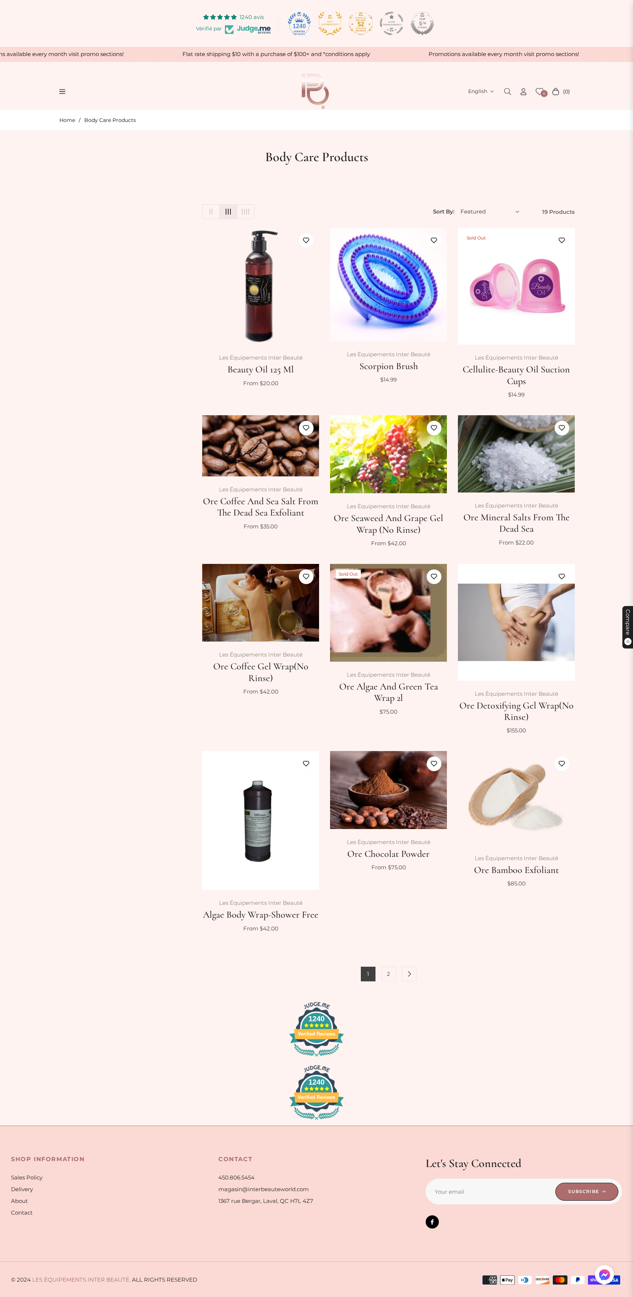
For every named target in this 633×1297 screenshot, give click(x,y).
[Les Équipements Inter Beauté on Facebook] (432, 1222)
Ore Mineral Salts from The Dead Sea (516, 523)
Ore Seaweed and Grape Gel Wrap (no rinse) (388, 523)
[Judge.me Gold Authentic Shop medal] (330, 23)
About (19, 1200)
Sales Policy (26, 1177)
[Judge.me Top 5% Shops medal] (422, 23)
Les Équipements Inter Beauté (261, 357)
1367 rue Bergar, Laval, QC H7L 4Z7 (265, 1200)
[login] (523, 91)
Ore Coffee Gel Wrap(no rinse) (260, 672)
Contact (22, 1212)
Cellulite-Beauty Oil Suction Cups (516, 375)
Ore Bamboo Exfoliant (516, 870)
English (477, 91)
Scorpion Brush (388, 366)
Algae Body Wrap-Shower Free (260, 914)
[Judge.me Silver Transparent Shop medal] (391, 23)
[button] (508, 91)
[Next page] (409, 974)
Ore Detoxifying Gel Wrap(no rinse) (516, 711)
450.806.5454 (236, 1177)
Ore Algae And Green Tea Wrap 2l (388, 692)
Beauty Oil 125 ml (260, 369)
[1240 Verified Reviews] (316, 1057)
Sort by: (444, 211)
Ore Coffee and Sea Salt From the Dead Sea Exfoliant (260, 506)
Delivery (22, 1189)
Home (67, 120)
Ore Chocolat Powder (388, 853)
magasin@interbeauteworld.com (263, 1189)
